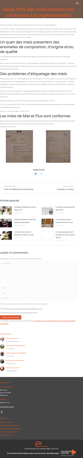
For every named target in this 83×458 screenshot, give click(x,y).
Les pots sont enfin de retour (15, 360)
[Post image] (6, 210)
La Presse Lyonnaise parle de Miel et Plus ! (65, 208)
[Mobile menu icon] (77, 3)
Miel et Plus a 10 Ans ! (13, 368)
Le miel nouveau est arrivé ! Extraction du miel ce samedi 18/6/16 (65, 234)
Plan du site (55, 449)
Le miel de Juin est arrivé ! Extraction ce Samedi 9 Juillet (24, 233)
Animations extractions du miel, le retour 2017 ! (25, 208)
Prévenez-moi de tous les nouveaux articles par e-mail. (20, 313)
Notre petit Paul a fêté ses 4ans (15, 345)
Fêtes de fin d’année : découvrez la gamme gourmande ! (25, 221)
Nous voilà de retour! (12, 338)
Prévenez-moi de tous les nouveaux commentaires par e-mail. (22, 309)
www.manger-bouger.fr (52, 453)
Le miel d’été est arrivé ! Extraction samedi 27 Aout (64, 221)
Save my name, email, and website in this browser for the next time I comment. (25, 304)
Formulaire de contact (7, 407)
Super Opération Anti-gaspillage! (16, 353)
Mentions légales (46, 449)
